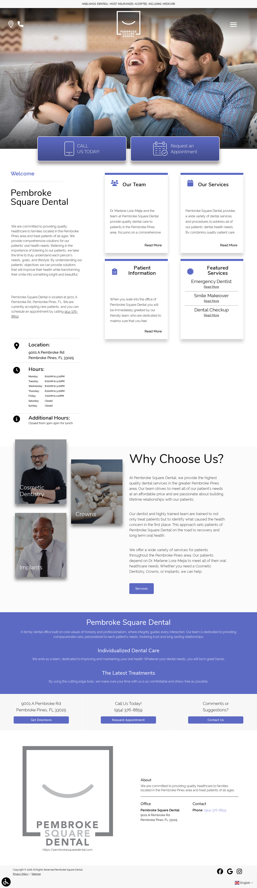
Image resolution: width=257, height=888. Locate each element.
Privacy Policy (21, 874)
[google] (230, 873)
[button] (11, 25)
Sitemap (36, 874)
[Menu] (233, 24)
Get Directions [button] (41, 720)
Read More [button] (211, 287)
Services (141, 588)
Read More (153, 245)
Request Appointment (128, 720)
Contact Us (216, 720)
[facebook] (220, 873)
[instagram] (240, 873)
